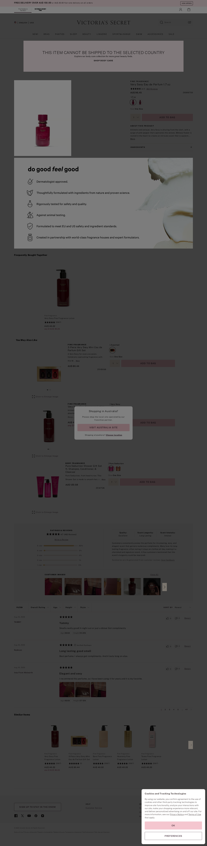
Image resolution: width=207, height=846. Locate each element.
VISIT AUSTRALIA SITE (103, 427)
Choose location (114, 435)
